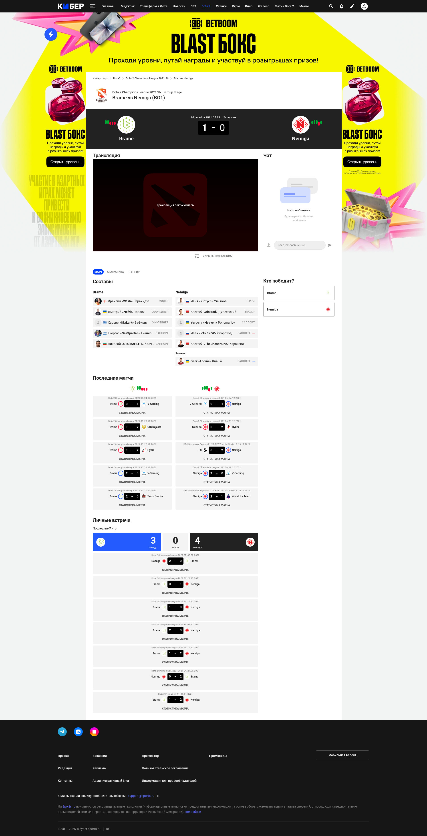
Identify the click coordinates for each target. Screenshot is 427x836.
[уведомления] (341, 6)
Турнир (134, 271)
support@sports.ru (141, 796)
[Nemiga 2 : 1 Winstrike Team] (312, 122)
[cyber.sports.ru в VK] (79, 732)
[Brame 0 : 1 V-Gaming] (115, 123)
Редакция (65, 768)
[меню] (92, 6)
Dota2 (117, 78)
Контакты (65, 780)
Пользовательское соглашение (165, 768)
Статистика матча (132, 412)
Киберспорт (100, 78)
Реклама (99, 768)
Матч (98, 271)
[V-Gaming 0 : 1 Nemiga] (321, 122)
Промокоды (218, 756)
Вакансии (100, 756)
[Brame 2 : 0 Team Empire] (106, 122)
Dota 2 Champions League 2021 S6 (147, 78)
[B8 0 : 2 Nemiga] (317, 122)
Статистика (115, 271)
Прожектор (150, 756)
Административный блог (111, 780)
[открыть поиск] (331, 6)
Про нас (63, 756)
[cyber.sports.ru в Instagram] (95, 732)
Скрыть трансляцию (217, 255)
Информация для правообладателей (169, 780)
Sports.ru (68, 806)
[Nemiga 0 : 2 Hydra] (319, 124)
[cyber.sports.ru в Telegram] (63, 732)
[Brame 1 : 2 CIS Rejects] (112, 123)
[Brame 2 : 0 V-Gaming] (108, 122)
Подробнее (193, 812)
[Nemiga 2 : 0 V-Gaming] (314, 122)
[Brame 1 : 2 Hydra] (110, 123)
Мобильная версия (342, 755)
